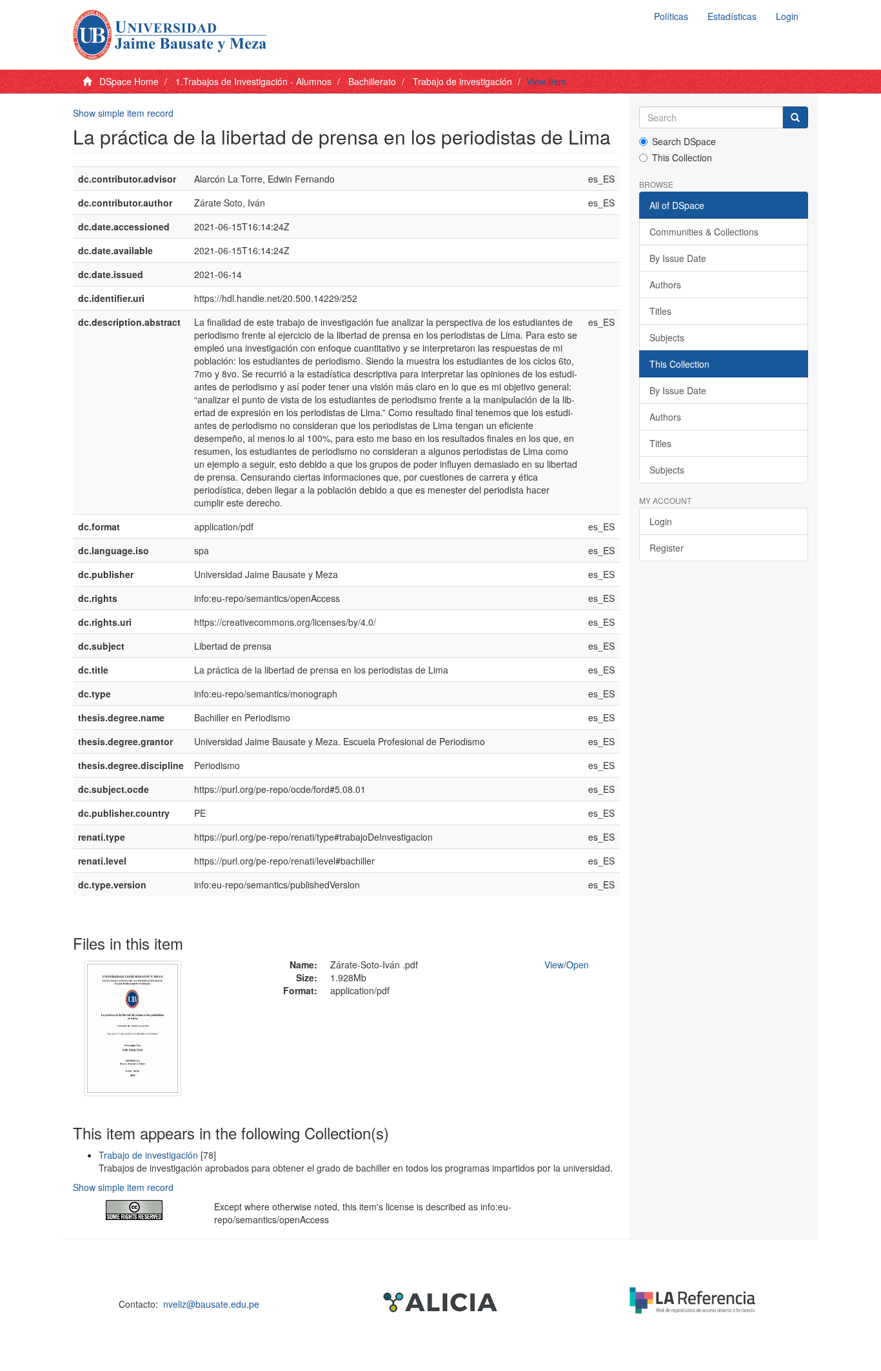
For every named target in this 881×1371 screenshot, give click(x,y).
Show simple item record (123, 112)
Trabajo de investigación (462, 81)
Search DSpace (684, 141)
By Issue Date (677, 258)
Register (666, 547)
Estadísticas (732, 16)
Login (660, 521)
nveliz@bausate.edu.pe (211, 1303)
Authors (665, 284)
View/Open (566, 964)
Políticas (671, 16)
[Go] (795, 117)
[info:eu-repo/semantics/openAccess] (134, 1210)
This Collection (682, 157)
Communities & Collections (703, 231)
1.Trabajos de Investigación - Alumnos (253, 81)
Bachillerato (372, 81)
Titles (660, 311)
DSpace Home (129, 81)
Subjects (666, 337)
